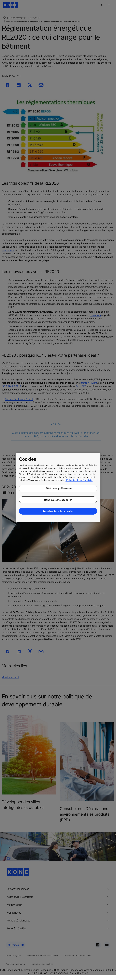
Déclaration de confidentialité (79, 480)
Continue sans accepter (58, 499)
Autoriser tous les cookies (58, 511)
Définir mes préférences (58, 488)
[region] (58, 487)
